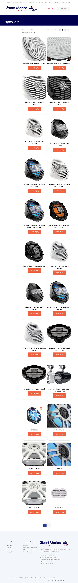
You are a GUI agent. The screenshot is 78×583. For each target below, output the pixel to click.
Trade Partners (27, 552)
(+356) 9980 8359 (45, 2)
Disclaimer (9, 550)
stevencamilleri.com (53, 578)
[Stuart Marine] (20, 8)
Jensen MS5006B (59, 508)
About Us (9, 545)
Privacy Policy (10, 552)
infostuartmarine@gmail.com (61, 2)
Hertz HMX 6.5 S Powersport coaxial (34, 266)
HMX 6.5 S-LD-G (59, 430)
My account (62, 9)
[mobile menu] (35, 8)
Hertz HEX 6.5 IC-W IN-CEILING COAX (59, 63)
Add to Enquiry (34, 68)
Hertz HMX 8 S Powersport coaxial (34, 389)
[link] (48, 30)
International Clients (29, 550)
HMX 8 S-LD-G (59, 469)
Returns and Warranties (30, 547)
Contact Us (9, 547)
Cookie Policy (62, 580)
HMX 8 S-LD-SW (34, 508)
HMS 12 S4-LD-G (34, 430)
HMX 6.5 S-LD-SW (34, 469)
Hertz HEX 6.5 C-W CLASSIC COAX (34, 63)
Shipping (25, 545)
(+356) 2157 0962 (33, 2)
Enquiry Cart (49, 8)
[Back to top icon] (70, 578)
